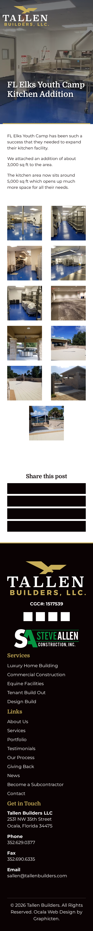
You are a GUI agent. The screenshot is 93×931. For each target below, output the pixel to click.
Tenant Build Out (26, 692)
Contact (16, 793)
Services (16, 730)
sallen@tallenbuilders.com (37, 875)
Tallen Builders (43, 905)
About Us (17, 721)
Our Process (21, 757)
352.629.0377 (21, 842)
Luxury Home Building (32, 665)
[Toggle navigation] (87, 16)
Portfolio (17, 739)
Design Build (21, 701)
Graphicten (46, 918)
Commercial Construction (36, 674)
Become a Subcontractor (35, 784)
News (13, 775)
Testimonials (21, 748)
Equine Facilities (25, 683)
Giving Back (20, 766)
